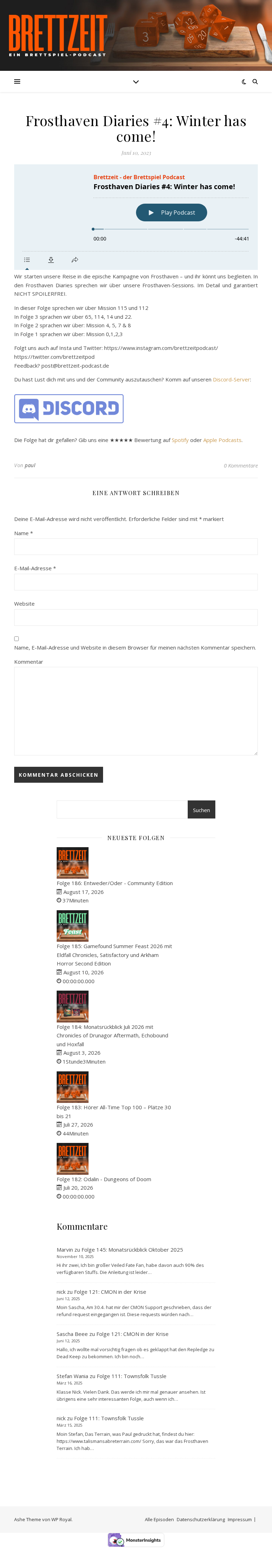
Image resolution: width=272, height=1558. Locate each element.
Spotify (180, 439)
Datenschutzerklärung (201, 1519)
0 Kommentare (241, 465)
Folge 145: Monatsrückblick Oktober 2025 (132, 1249)
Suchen (201, 810)
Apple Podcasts (222, 439)
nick (61, 1291)
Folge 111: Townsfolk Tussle (131, 1375)
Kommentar (28, 661)
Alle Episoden (159, 1519)
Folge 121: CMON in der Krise (110, 1291)
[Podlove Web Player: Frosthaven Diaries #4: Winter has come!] (136, 217)
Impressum (240, 1519)
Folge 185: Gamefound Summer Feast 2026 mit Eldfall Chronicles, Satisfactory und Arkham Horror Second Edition (114, 954)
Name (23, 533)
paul (30, 465)
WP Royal (61, 1519)
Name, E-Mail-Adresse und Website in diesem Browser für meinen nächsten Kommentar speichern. (135, 647)
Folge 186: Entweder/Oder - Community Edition (115, 882)
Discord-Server (231, 379)
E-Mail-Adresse (35, 568)
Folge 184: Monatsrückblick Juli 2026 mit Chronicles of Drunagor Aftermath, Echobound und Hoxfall (112, 1035)
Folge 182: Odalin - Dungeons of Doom (104, 1179)
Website (24, 603)
